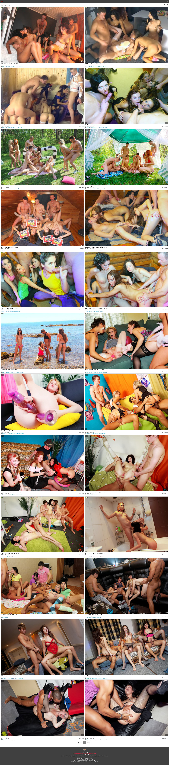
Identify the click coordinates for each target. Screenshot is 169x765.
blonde (101, 250)
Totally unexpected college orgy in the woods (95, 124)
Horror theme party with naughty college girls (11, 124)
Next (88, 742)
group (14, 188)
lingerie (18, 66)
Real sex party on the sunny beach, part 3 (10, 369)
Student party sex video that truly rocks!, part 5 (95, 737)
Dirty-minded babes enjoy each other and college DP (12, 186)
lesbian (16, 188)
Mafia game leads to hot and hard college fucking (96, 247)
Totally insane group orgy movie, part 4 (93, 675)
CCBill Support (96, 755)
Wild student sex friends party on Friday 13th (94, 63)
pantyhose (100, 433)
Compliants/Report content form (78, 753)
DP (18, 188)
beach (18, 372)
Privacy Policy (85, 754)
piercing (8, 66)
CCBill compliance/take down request (90, 753)
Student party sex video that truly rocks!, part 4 (11, 737)
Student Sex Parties (5, 1)
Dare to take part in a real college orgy (9, 247)
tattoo (21, 66)
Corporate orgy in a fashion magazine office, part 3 (96, 430)
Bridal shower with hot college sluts (8, 430)
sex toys (89, 188)
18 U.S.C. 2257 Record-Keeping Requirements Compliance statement (84, 760)
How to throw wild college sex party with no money (96, 308)
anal (15, 66)
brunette (21, 372)
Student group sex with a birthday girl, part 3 (94, 492)
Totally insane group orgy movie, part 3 (9, 675)
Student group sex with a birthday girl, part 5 (10, 553)
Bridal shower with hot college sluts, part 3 (94, 369)
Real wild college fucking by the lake (93, 186)
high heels (12, 66)
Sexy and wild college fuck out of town (9, 63)
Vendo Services (91, 755)
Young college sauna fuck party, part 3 (93, 614)
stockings (102, 66)
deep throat (4, 66)
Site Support (87, 752)
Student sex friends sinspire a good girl (9, 308)
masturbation (6, 188)
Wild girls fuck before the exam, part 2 (9, 614)
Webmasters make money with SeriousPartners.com (84, 758)
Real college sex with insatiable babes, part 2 (94, 553)
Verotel (86, 755)
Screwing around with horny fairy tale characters (11, 492)
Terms (89, 754)
